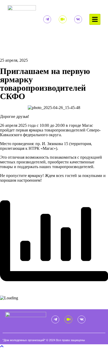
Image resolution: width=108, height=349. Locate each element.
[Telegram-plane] (47, 19)
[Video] (63, 19)
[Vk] (78, 19)
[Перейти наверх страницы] (2, 346)
